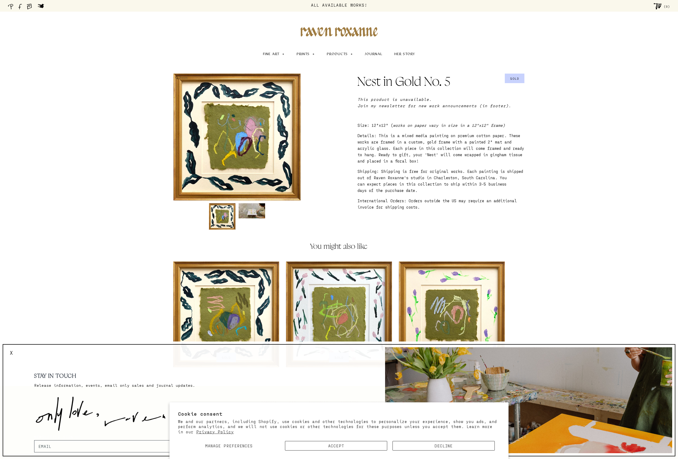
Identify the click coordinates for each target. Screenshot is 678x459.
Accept (336, 445)
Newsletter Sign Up (57, 437)
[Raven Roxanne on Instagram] (30, 8)
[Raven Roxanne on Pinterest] (11, 8)
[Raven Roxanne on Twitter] (42, 8)
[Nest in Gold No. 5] (222, 216)
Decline (444, 445)
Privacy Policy (215, 431)
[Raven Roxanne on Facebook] (20, 8)
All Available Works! (339, 4)
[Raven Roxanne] (339, 22)
